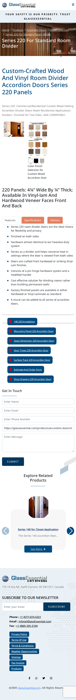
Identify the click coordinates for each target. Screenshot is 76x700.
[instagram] (51, 678)
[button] (70, 531)
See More (37, 549)
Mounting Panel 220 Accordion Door (34, 331)
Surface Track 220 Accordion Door (32, 360)
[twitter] (43, 678)
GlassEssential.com (29, 687)
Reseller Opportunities (24, 651)
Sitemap (16, 657)
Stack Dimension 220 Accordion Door (34, 340)
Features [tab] (10, 220)
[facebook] (29, 678)
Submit (13, 461)
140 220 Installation (24, 321)
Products (18, 30)
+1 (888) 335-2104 (27, 626)
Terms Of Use (18, 640)
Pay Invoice (17, 663)
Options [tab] (55, 220)
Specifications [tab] (32, 220)
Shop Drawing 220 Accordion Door (32, 379)
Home (5, 30)
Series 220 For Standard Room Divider (28, 34)
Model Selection (59, 30)
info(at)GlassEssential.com (35, 621)
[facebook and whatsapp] (36, 678)
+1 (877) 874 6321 (30, 617)
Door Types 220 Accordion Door (31, 350)
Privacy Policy (19, 634)
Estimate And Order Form (28, 369)
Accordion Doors (36, 30)
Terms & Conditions (22, 645)
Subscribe (56, 606)
